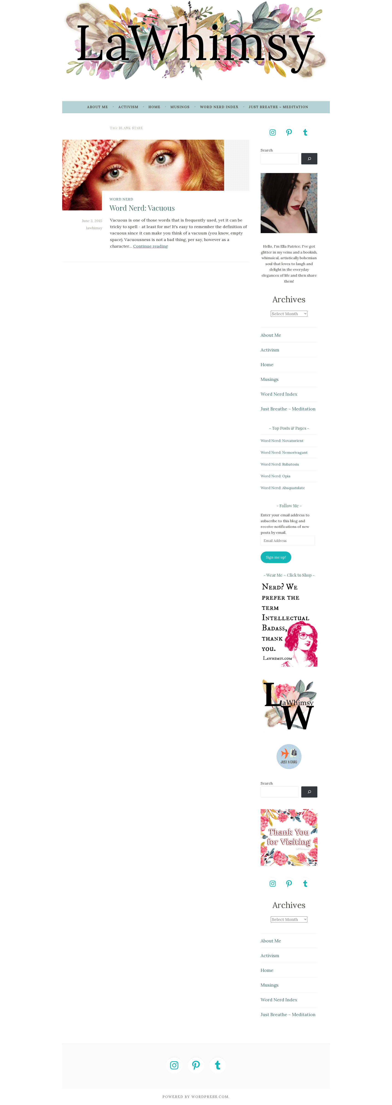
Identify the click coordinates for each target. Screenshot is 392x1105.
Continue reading (150, 246)
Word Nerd (121, 199)
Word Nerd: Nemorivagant (284, 452)
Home (154, 107)
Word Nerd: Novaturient (282, 440)
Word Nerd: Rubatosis (280, 464)
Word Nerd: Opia (275, 476)
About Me (97, 107)
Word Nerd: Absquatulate (283, 487)
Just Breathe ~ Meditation (278, 107)
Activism (128, 107)
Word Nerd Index (219, 107)
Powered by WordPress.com (195, 1097)
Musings (180, 107)
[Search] (309, 158)
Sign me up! (276, 557)
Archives (289, 299)
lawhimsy (94, 228)
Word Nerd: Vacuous (142, 207)
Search (267, 150)
